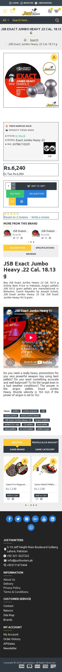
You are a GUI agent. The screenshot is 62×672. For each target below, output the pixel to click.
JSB (43, 411)
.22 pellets (28, 424)
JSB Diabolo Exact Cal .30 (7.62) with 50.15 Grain (50, 231)
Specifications (45, 248)
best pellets (10, 429)
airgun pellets (41, 420)
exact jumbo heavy (30, 416)
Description (17, 248)
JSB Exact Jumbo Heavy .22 (18, 420)
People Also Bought (45, 442)
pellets (16, 411)
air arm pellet (26, 429)
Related (17, 442)
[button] (28, 242)
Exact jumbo (11, 416)
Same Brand (17, 449)
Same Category (45, 449)
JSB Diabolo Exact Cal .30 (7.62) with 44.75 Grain (21, 231)
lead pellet (42, 424)
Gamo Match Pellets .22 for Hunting (46, 484)
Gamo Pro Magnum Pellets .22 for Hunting (17, 484)
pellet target (43, 429)
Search (34, 40)
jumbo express (30, 411)
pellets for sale (12, 424)
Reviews (31, 254)
